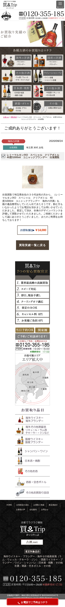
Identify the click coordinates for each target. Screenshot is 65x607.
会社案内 (33, 509)
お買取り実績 (38, 505)
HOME (9, 505)
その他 (47, 566)
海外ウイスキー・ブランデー (19, 556)
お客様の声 (20, 509)
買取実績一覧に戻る (32, 245)
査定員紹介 (53, 505)
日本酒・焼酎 (46, 562)
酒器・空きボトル (32, 566)
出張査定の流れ (22, 505)
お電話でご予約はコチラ (34, 602)
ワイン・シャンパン (25, 562)
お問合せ (44, 509)
